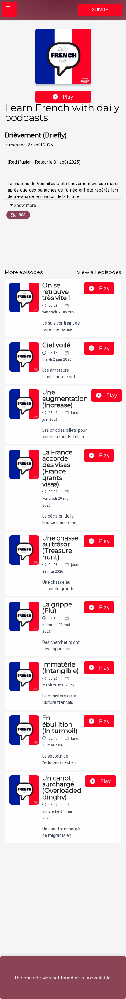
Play (68, 96)
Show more (25, 205)
